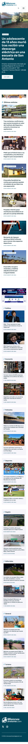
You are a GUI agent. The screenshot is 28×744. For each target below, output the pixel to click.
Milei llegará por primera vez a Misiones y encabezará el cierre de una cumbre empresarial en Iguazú (13, 347)
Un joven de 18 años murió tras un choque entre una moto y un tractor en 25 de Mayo (13, 449)
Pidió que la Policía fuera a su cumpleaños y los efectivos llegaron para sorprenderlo (14, 155)
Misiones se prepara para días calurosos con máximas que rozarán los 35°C (13, 631)
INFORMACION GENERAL (9, 107)
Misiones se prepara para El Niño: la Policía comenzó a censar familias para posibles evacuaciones (14, 653)
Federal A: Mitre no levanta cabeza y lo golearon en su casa (13, 499)
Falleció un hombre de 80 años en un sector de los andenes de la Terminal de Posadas (14, 427)
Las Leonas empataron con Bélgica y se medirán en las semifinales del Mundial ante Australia (14, 478)
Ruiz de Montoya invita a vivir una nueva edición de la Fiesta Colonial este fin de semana (13, 704)
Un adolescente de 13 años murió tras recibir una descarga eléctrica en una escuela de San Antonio (14, 49)
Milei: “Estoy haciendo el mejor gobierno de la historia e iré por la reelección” (13, 325)
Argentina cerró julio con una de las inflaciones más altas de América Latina (13, 398)
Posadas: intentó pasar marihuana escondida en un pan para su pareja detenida (13, 212)
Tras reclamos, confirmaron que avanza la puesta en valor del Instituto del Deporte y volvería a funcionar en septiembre (14, 125)
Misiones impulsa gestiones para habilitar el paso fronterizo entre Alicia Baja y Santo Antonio (14, 550)
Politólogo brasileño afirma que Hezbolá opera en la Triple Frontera (13, 528)
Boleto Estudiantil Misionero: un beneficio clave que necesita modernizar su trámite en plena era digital (13, 601)
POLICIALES (5, 34)
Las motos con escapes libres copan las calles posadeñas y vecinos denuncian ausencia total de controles (14, 578)
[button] (18, 8)
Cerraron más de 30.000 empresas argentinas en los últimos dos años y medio (13, 376)
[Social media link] (3, 726)
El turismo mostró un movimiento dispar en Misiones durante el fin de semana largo (13, 682)
